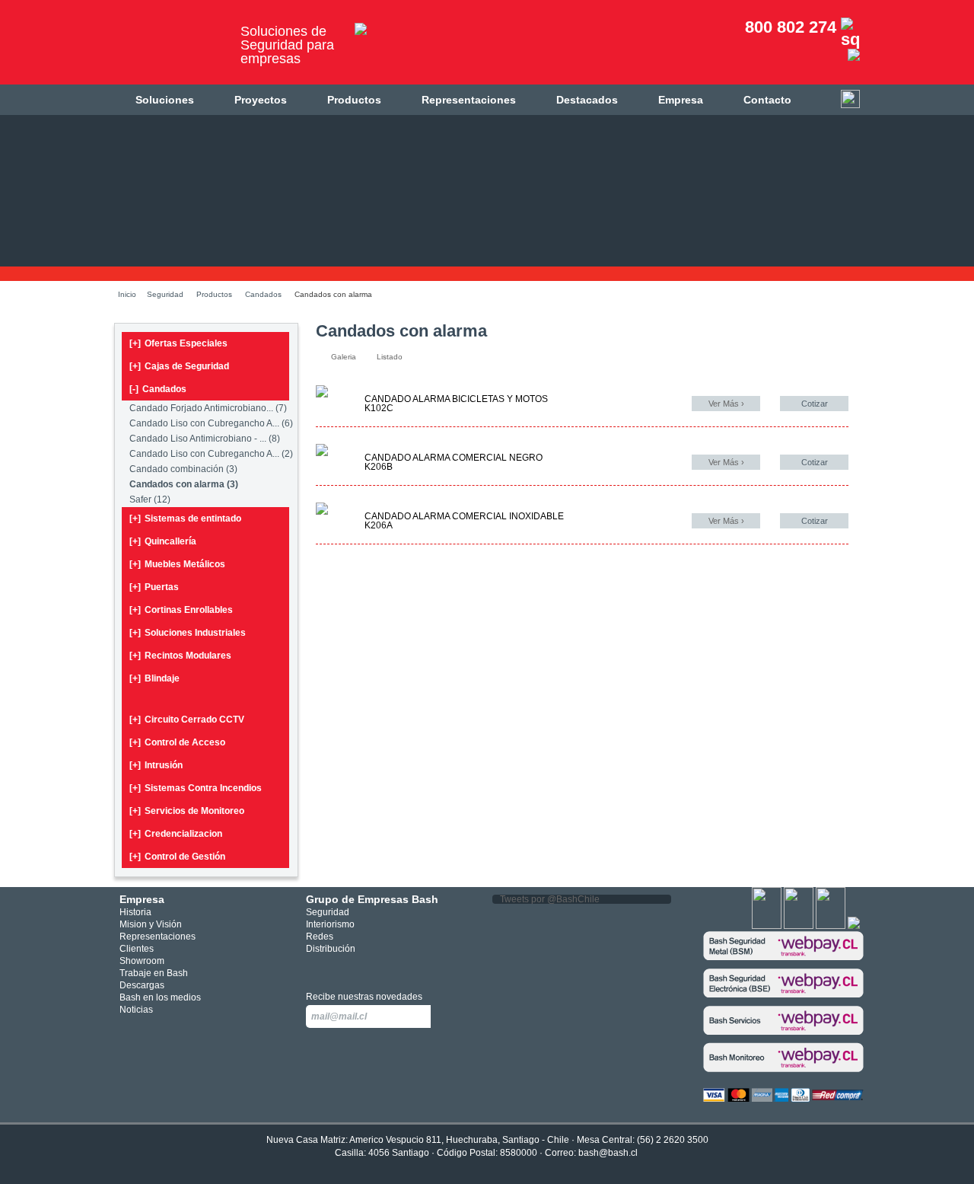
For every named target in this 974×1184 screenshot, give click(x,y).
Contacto (767, 100)
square (314, 968)
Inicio (127, 294)
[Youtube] (830, 926)
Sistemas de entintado (185, 518)
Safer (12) (149, 499)
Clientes (136, 948)
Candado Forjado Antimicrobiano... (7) (208, 408)
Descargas (141, 985)
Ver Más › (726, 403)
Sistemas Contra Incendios (195, 788)
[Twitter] (798, 926)
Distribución (330, 948)
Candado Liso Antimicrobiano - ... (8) (204, 438)
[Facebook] (766, 926)
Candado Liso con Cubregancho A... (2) (211, 453)
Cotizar (814, 403)
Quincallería (162, 541)
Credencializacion (175, 833)
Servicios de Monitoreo (186, 811)
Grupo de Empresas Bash (372, 899)
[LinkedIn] (854, 926)
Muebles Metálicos (177, 564)
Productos (354, 100)
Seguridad (165, 294)
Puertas (154, 587)
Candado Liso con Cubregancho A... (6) (211, 423)
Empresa (680, 100)
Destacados (587, 100)
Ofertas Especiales (178, 343)
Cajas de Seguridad (179, 366)
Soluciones (164, 100)
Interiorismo (330, 924)
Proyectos (260, 100)
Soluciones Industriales (187, 632)
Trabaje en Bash (153, 973)
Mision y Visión (150, 924)
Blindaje (154, 678)
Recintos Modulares (180, 655)
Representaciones (469, 100)
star (360, 968)
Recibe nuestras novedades (364, 996)
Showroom (141, 961)
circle (337, 968)
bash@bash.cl (608, 1152)
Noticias (136, 1009)
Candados (263, 294)
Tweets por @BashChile (550, 899)
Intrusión (156, 765)
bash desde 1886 (171, 48)
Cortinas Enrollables (181, 610)
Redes (319, 936)
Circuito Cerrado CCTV (186, 719)
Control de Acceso (177, 742)
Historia (135, 912)
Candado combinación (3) (183, 469)
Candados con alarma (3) (183, 484)
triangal (383, 968)
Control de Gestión (177, 856)
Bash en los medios (160, 997)
